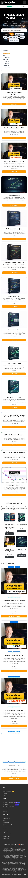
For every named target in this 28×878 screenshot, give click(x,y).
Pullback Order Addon (22, 550)
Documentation (6, 818)
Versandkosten (15, 613)
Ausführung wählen (14, 616)
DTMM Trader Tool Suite (11, 802)
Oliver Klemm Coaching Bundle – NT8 (9, 550)
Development (6, 822)
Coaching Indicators (7, 809)
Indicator (18, 676)
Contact (5, 795)
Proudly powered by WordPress (9, 874)
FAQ (4, 820)
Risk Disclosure (6, 838)
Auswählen (14, 104)
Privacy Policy (6, 836)
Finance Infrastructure (8, 824)
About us (5, 793)
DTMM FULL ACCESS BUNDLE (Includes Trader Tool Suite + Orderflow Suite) (9, 526)
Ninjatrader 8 (11, 676)
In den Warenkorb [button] (14, 778)
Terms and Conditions (8, 834)
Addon (17, 731)
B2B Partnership (8, 791)
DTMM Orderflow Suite (11, 804)
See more (5, 811)
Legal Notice (6, 832)
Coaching (10, 597)
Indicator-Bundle (16, 597)
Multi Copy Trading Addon (22, 525)
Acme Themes (16, 876)
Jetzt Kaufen (14, 205)
